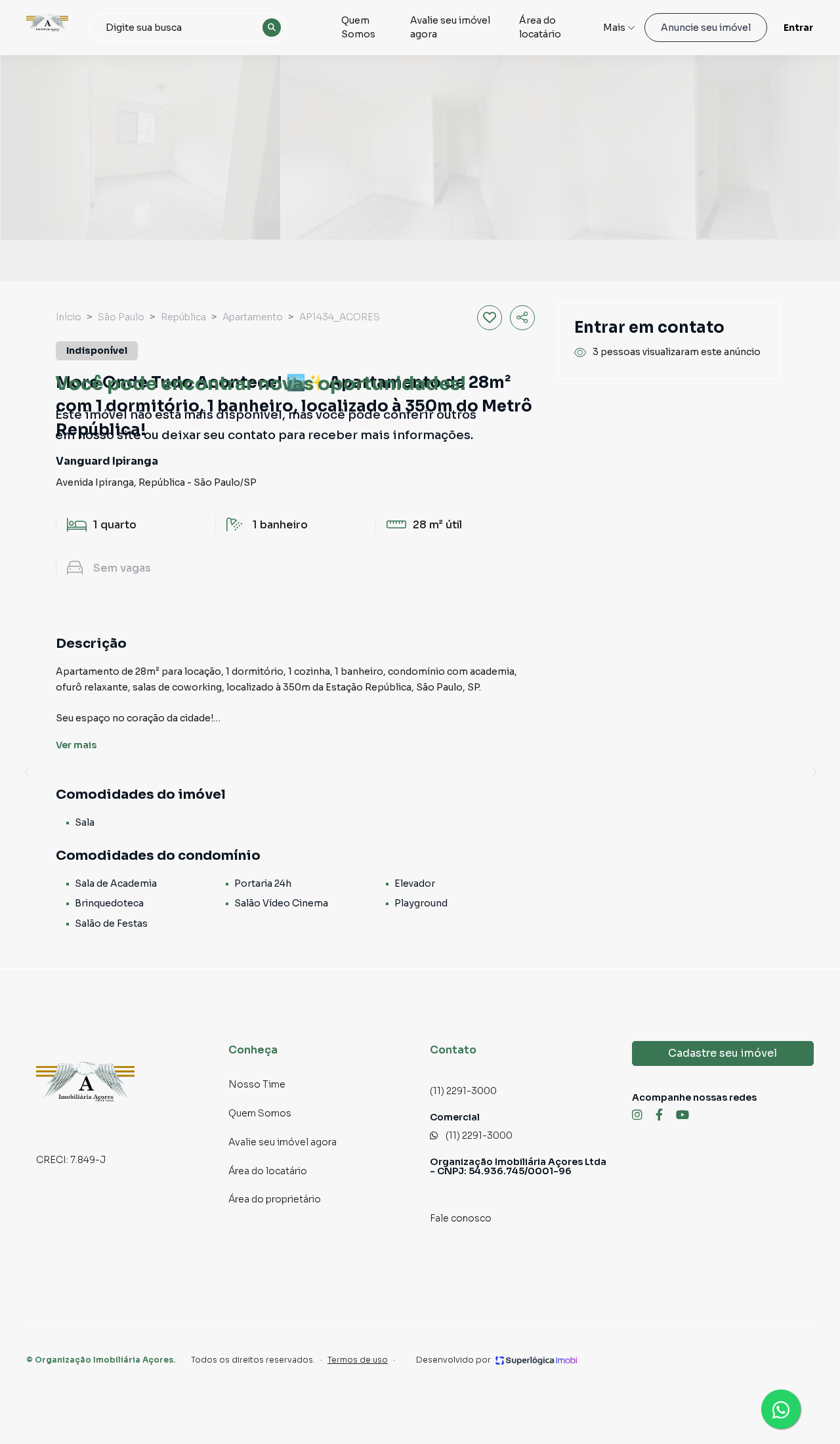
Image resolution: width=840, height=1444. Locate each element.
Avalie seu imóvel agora (450, 27)
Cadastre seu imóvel (722, 1053)
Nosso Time (256, 1084)
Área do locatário (540, 27)
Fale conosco (461, 1218)
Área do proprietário (274, 1199)
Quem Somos (358, 27)
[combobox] (187, 27)
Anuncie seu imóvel (706, 27)
